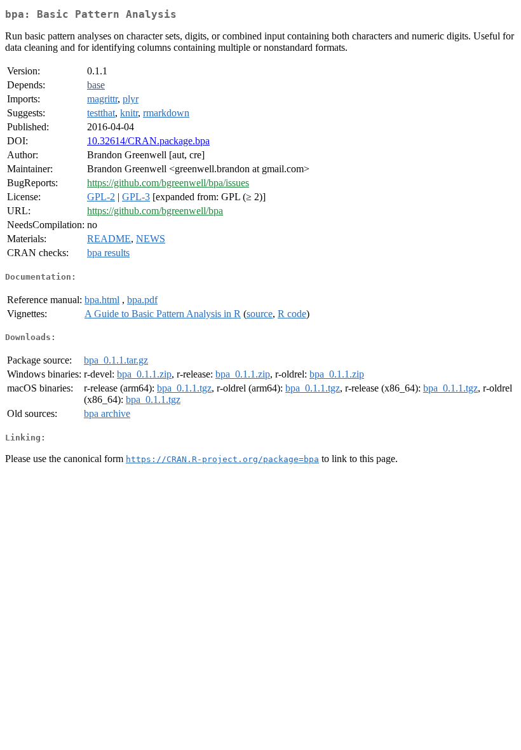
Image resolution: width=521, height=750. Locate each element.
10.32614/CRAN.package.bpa (148, 140)
